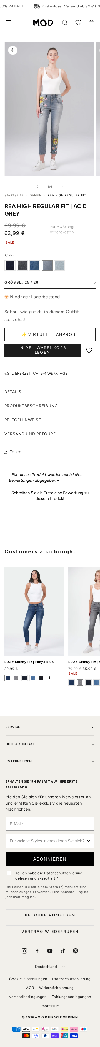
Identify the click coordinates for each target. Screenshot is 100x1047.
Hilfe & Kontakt (20, 744)
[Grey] (16, 678)
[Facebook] (37, 951)
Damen (36, 195)
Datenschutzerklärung (63, 873)
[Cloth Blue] (10, 265)
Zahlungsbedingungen (71, 997)
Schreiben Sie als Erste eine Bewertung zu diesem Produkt (50, 495)
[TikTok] (63, 951)
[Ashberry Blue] (32, 678)
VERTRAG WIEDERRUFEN (50, 931)
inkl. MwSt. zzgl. (62, 229)
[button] (11, 23)
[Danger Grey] (59, 265)
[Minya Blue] (7, 678)
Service (13, 727)
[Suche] (65, 23)
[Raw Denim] (41, 678)
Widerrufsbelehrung (56, 988)
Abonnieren (50, 859)
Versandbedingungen (27, 997)
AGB (30, 988)
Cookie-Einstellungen (28, 979)
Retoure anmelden (50, 915)
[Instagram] (24, 951)
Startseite (14, 195)
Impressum (50, 1006)
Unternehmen (19, 761)
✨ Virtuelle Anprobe (50, 334)
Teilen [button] (15, 451)
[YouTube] (50, 951)
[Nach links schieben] (37, 187)
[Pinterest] (75, 951)
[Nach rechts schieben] (62, 187)
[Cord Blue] (34, 265)
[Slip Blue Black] (24, 678)
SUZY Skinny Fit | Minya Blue (29, 662)
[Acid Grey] (47, 265)
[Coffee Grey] (22, 265)
